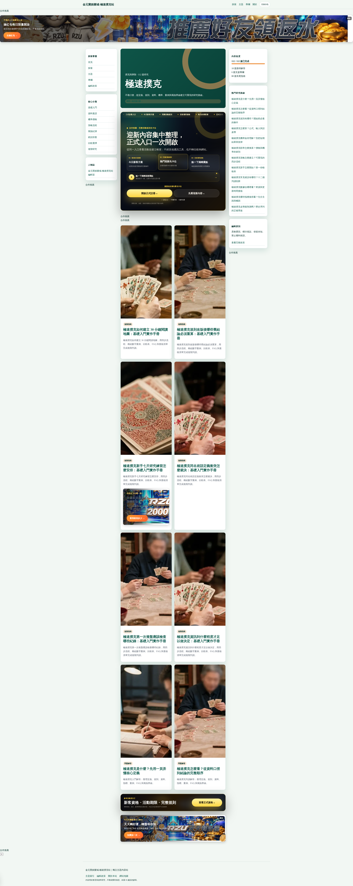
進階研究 (92, 149)
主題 (241, 4)
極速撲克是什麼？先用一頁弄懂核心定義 (248, 101)
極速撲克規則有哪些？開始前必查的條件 (248, 120)
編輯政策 (92, 86)
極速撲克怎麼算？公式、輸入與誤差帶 (248, 130)
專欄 (248, 4)
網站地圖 (123, 876)
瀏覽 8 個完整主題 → (134, 101)
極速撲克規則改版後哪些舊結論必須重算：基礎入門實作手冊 (198, 334)
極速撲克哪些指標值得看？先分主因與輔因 (248, 199)
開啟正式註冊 (149, 193)
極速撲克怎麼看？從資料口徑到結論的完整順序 (248, 110)
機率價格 (92, 119)
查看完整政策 (238, 242)
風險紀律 (92, 131)
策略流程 (92, 125)
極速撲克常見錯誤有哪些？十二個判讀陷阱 (248, 179)
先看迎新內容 (196, 193)
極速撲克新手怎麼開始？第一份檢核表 (248, 169)
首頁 (90, 62)
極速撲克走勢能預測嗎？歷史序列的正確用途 (248, 208)
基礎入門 (92, 107)
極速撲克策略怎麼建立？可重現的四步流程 (248, 159)
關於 (255, 4)
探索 (234, 4)
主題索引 (89, 876)
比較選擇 (92, 143)
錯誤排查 (92, 137)
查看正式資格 (207, 802)
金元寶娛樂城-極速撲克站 (98, 4)
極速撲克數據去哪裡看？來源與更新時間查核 (248, 189)
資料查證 (92, 113)
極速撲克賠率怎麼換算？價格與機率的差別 (248, 150)
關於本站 (112, 876)
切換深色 (264, 4)
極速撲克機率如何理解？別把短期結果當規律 (248, 140)
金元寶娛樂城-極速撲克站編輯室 (100, 173)
